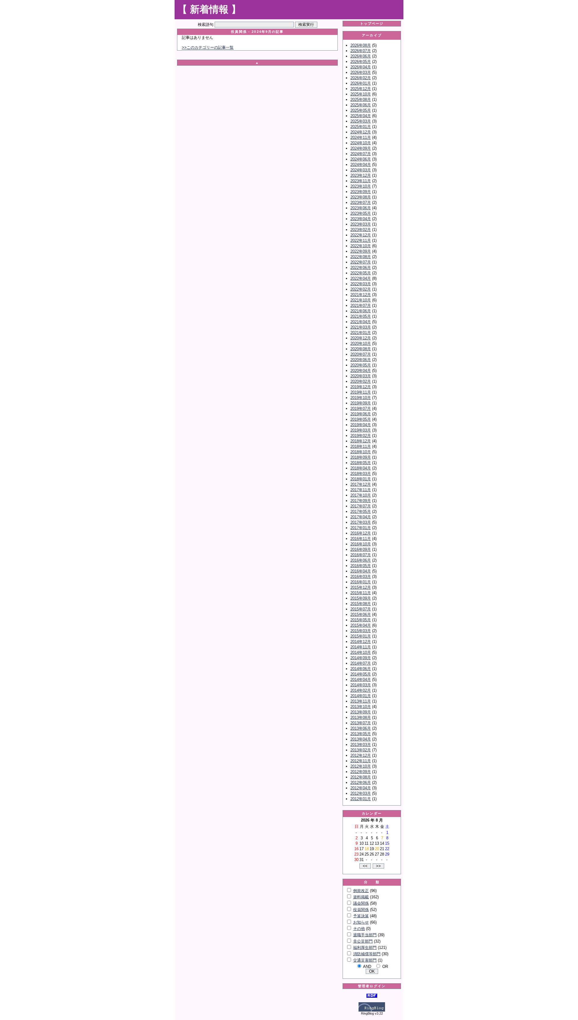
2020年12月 (360, 338)
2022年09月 (360, 251)
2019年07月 (360, 408)
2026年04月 (360, 67)
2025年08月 (360, 99)
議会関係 (361, 903)
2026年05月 (360, 61)
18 (367, 849)
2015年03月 (360, 631)
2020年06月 (360, 359)
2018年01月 (360, 479)
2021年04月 (360, 322)
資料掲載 (361, 897)
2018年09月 (360, 457)
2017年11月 (360, 490)
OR (385, 966)
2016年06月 (360, 560)
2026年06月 (360, 56)
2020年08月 (360, 349)
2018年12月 (360, 441)
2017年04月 (360, 517)
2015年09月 (360, 598)
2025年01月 (360, 126)
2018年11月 (360, 446)
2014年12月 (360, 641)
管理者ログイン (372, 986)
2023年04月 (360, 219)
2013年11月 (360, 701)
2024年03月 (360, 170)
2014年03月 (360, 685)
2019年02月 (360, 435)
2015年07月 (360, 609)
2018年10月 (360, 452)
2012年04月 (360, 788)
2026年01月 (360, 83)
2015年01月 (360, 636)
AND (367, 966)
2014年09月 (360, 658)
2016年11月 (360, 538)
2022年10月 (360, 246)
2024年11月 (360, 137)
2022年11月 (360, 240)
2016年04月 (360, 571)
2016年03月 (360, 576)
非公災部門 (363, 941)
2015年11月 (360, 593)
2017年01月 (360, 528)
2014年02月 (360, 690)
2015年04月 (360, 625)
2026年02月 (360, 78)
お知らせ (361, 922)
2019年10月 (360, 397)
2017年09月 (360, 500)
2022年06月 (360, 267)
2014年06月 (360, 668)
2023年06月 (360, 208)
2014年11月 (360, 647)
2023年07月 (360, 202)
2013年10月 (360, 706)
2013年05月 (360, 733)
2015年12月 (360, 587)
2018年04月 (360, 468)
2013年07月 (360, 723)
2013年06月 (360, 728)
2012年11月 (360, 761)
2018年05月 (360, 462)
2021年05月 (360, 316)
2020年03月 (360, 376)
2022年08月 (360, 256)
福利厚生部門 (365, 947)
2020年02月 (360, 381)
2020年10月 (360, 343)
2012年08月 (360, 777)
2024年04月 (360, 164)
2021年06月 (360, 311)
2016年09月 (360, 549)
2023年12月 (360, 175)
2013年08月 (360, 717)
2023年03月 (360, 224)
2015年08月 (360, 603)
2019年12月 (360, 387)
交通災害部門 (365, 960)
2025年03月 (360, 121)
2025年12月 (360, 88)
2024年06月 (360, 159)
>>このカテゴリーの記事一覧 (208, 47)
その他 (359, 928)
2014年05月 (360, 674)
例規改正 (361, 890)
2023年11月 (360, 181)
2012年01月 (360, 799)
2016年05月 (360, 565)
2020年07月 (360, 354)
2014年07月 (360, 663)
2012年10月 (360, 766)
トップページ (372, 23)
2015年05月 (360, 620)
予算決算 (361, 916)
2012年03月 (360, 793)
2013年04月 (360, 739)
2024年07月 (360, 153)
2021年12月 (360, 294)
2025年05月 (360, 110)
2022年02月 (360, 289)
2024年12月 (360, 132)
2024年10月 (360, 143)
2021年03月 (360, 327)
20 (377, 849)
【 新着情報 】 (209, 9)
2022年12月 (360, 235)
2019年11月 (360, 392)
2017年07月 (360, 506)
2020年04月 (360, 370)
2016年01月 (360, 582)
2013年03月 (360, 744)
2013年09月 (360, 712)
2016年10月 (360, 544)
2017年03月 (360, 522)
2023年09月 (360, 191)
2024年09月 (360, 148)
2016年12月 (360, 533)
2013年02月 (360, 750)
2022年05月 (360, 273)
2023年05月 (360, 213)
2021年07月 (360, 305)
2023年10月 (360, 186)
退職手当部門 (365, 935)
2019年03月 (360, 430)
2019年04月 (360, 425)
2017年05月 (360, 511)
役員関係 (361, 909)
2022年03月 (360, 284)
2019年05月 (360, 419)
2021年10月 (360, 300)
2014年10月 (360, 652)
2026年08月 (360, 45)
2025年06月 (360, 105)
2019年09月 (360, 403)
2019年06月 (360, 414)
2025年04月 (360, 116)
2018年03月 (360, 473)
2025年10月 (360, 94)
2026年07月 (360, 50)
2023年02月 (360, 229)
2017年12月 (360, 484)
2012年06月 (360, 782)
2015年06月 (360, 614)
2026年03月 (360, 72)
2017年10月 (360, 495)
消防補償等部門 (367, 954)
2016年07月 (360, 555)
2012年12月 (360, 755)
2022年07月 (360, 262)
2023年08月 (360, 197)
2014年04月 (360, 679)
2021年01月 (360, 332)
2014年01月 (360, 696)
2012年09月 (360, 771)
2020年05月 (360, 365)
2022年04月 (360, 278)
